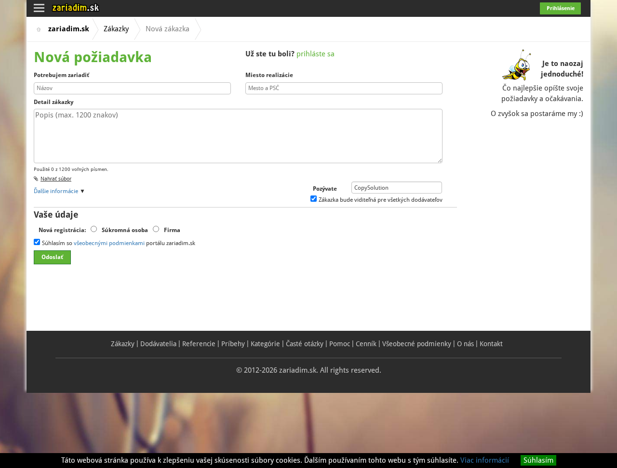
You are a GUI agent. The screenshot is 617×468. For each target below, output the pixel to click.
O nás (465, 344)
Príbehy (233, 344)
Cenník (366, 344)
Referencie (198, 344)
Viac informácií (484, 460)
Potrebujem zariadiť (61, 75)
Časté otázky (304, 344)
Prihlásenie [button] (561, 8)
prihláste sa (315, 54)
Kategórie (265, 344)
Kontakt (491, 344)
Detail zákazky (53, 102)
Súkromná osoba (125, 230)
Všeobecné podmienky (416, 344)
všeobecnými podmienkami (109, 243)
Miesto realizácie (269, 75)
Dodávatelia (158, 344)
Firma (172, 230)
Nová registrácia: (62, 230)
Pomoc (339, 344)
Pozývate (325, 188)
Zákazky (116, 29)
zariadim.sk (68, 29)
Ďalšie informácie (56, 191)
